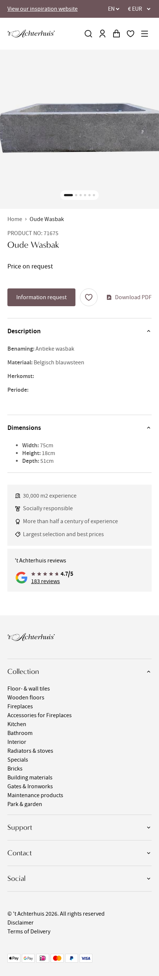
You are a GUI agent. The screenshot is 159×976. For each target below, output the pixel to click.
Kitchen (16, 724)
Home (14, 219)
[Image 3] (81, 195)
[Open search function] (88, 34)
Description (24, 331)
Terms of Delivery (28, 931)
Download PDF (133, 297)
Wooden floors (25, 697)
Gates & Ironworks (30, 786)
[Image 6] (94, 195)
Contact (19, 853)
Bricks (15, 768)
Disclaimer (20, 922)
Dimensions (24, 427)
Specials (17, 759)
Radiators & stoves (30, 751)
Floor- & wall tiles (28, 688)
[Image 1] (68, 195)
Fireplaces (20, 706)
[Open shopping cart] (116, 34)
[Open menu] (145, 34)
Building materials (30, 777)
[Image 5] (89, 195)
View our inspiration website (42, 9)
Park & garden (24, 804)
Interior (16, 742)
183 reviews (45, 581)
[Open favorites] (131, 34)
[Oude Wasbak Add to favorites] (89, 297)
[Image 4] (85, 195)
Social (16, 878)
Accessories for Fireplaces (39, 715)
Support (19, 827)
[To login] (102, 34)
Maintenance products (35, 795)
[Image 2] (76, 195)
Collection (23, 671)
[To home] (31, 33)
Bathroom (20, 733)
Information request (41, 297)
